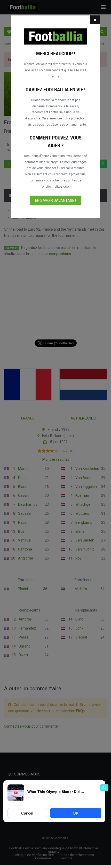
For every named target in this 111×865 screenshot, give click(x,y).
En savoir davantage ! (55, 200)
